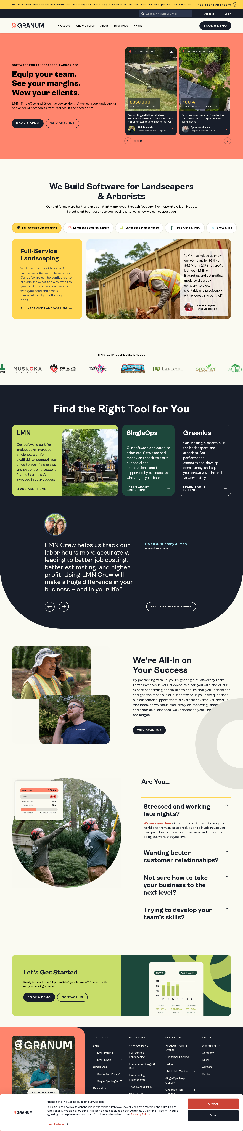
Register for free (212, 4)
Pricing (138, 25)
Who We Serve (85, 25)
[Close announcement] (235, 4)
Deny (213, 1115)
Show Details (55, 1124)
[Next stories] (227, 140)
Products (64, 25)
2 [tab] (138, 141)
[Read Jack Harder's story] (204, 91)
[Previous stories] (127, 140)
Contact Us (72, 997)
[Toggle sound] (172, 52)
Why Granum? (62, 123)
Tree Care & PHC (187, 227)
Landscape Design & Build (91, 227)
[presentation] (142, 13)
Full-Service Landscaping (39, 227)
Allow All (213, 1103)
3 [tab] (141, 141)
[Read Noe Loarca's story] (151, 91)
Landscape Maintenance (142, 227)
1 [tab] (135, 141)
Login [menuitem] (228, 13)
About (104, 25)
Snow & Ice (224, 227)
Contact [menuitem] (209, 13)
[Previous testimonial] (50, 607)
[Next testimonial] (64, 607)
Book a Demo (215, 25)
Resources (121, 25)
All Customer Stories (171, 606)
